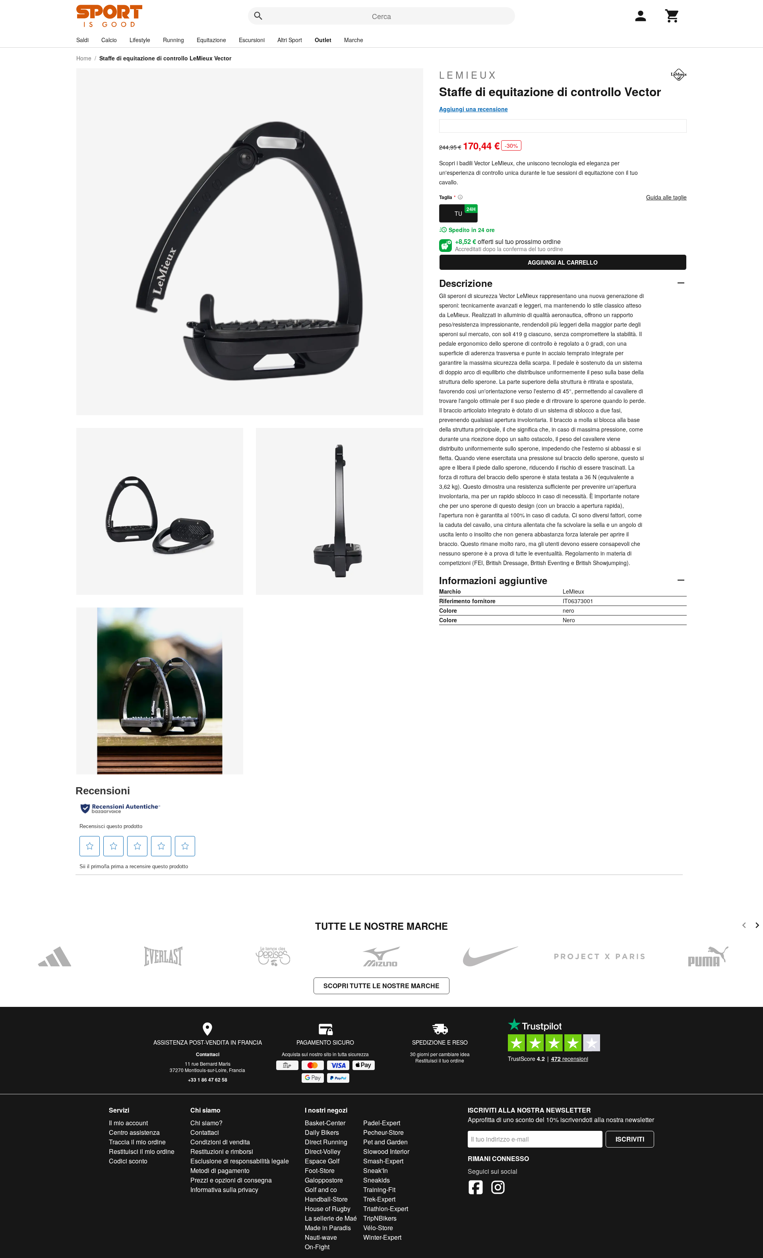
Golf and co (321, 1189)
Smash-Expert (383, 1160)
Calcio (109, 40)
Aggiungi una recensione (473, 109)
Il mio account (128, 1122)
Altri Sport (289, 40)
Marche (353, 40)
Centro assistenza (134, 1132)
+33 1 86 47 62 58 (207, 1079)
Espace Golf (322, 1160)
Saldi (82, 40)
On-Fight (317, 1246)
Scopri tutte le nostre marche (381, 985)
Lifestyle (140, 40)
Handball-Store (326, 1199)
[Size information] (460, 197)
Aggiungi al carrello (563, 262)
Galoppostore (324, 1179)
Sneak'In (375, 1170)
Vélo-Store (378, 1227)
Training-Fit (379, 1189)
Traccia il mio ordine (137, 1141)
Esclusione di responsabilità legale (239, 1160)
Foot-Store (320, 1170)
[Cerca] (258, 16)
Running (173, 40)
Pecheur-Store (383, 1132)
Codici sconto (128, 1160)
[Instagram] (498, 1188)
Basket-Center (325, 1122)
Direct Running (326, 1141)
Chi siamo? (206, 1122)
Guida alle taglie (666, 197)
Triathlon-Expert (385, 1208)
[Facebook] (476, 1188)
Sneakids (376, 1179)
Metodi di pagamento (220, 1170)
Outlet (323, 40)
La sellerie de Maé (331, 1218)
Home (83, 58)
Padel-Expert (381, 1122)
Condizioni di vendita (220, 1141)
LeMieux (468, 74)
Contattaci (207, 1054)
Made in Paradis (328, 1227)
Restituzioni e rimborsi (221, 1151)
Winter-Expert (382, 1237)
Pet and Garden (385, 1141)
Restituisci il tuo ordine (439, 1060)
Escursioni (252, 40)
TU (465, 211)
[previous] (744, 926)
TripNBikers (380, 1218)
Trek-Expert (379, 1199)
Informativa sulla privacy (224, 1189)
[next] (757, 926)
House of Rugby (328, 1208)
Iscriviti (630, 1139)
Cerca (381, 16)
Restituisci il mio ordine (141, 1151)
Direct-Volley (323, 1151)
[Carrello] (672, 16)
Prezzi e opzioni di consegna (231, 1179)
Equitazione (211, 40)
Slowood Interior (386, 1151)
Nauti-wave (321, 1237)
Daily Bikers (322, 1132)
